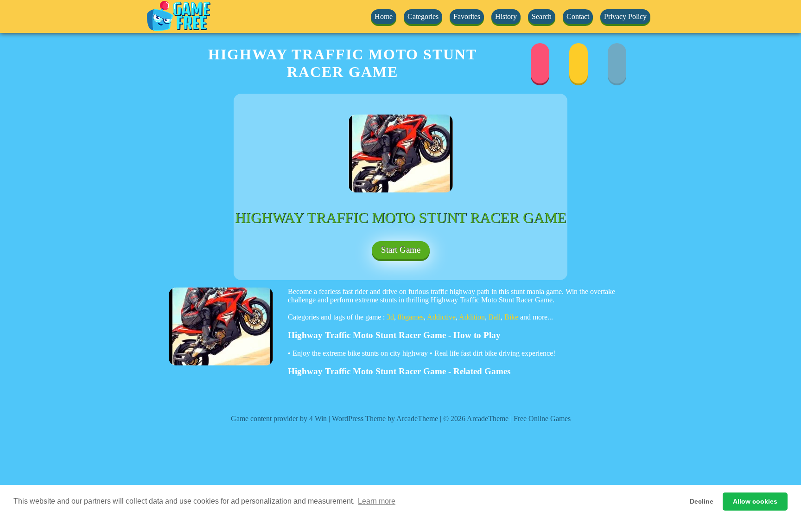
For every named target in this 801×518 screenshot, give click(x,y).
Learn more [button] (376, 501)
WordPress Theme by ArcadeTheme (385, 418)
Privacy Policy (625, 16)
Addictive (441, 317)
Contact (577, 16)
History (506, 16)
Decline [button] (701, 501)
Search (542, 16)
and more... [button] (536, 317)
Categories (423, 16)
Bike (511, 317)
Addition (472, 317)
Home (384, 16)
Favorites (466, 16)
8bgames (411, 317)
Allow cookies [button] (755, 501)
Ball (495, 317)
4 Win (318, 418)
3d (390, 317)
